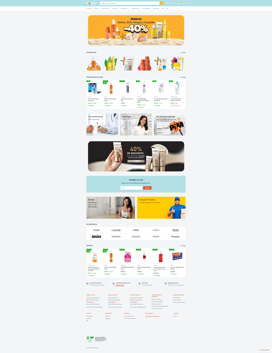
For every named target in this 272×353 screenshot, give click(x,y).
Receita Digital (176, 297)
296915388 (134, 302)
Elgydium (123, 97)
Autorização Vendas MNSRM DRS (160, 306)
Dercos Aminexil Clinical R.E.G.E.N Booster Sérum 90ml (159, 269)
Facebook (107, 316)
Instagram (107, 318)
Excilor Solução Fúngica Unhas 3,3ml (93, 99)
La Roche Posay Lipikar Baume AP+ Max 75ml (175, 99)
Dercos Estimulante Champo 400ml (144, 268)
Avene (105, 97)
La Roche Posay (174, 97)
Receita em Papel (177, 300)
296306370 (113, 302)
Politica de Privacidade (157, 301)
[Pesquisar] (161, 3)
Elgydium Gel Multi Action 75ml (127, 99)
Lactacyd (156, 97)
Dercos (139, 265)
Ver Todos (183, 52)
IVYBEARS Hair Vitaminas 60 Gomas (127, 268)
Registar (147, 188)
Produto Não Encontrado (179, 302)
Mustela (139, 97)
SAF (167, 8)
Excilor (89, 97)
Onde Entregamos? (156, 304)
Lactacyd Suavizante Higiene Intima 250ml (161, 99)
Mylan (171, 265)
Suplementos (124, 8)
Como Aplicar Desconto (130, 318)
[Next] (185, 62)
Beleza (96, 8)
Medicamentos (135, 8)
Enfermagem (156, 8)
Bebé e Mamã (105, 8)
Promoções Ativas (128, 316)
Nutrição (88, 318)
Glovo (175, 316)
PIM (163, 8)
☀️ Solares (89, 8)
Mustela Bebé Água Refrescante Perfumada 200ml (143, 100)
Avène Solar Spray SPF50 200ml (110, 99)
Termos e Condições (157, 299)
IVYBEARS (123, 265)
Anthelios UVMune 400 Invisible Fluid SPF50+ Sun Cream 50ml (94, 269)
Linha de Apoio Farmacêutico (152, 316)
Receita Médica (146, 8)
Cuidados (114, 8)
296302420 (91, 302)
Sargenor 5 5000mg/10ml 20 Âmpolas (177, 268)
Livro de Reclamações (157, 308)
